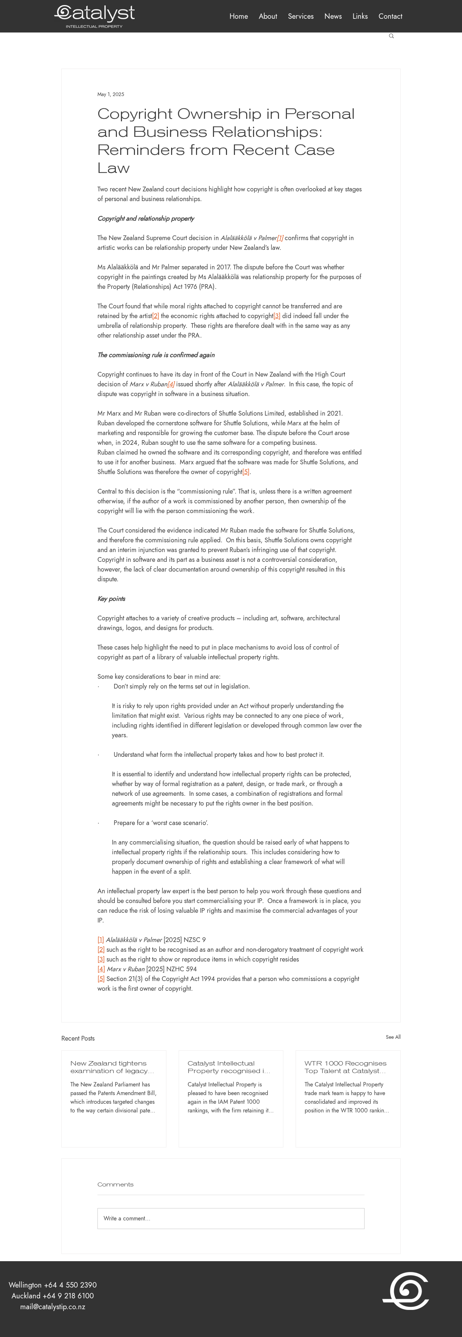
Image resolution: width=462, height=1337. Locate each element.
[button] (301, 16)
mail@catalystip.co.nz (52, 1307)
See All (393, 1037)
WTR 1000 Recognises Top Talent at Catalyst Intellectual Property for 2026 (346, 1067)
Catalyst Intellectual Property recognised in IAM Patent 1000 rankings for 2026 (228, 1067)
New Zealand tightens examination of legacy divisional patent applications (109, 1067)
